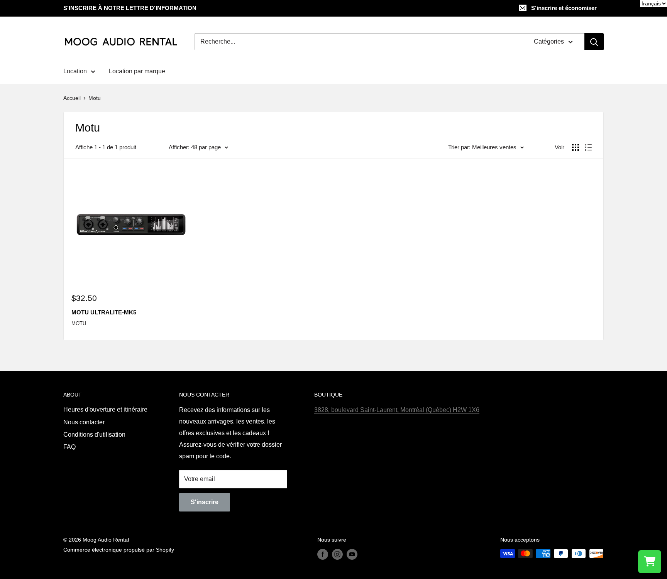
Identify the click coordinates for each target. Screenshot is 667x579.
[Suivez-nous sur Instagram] (337, 554)
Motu (94, 98)
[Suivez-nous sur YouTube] (352, 554)
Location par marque (137, 71)
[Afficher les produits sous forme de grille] (575, 147)
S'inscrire (204, 502)
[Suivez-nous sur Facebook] (322, 554)
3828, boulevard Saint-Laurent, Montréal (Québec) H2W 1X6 (396, 410)
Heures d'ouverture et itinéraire (105, 409)
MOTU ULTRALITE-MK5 (103, 312)
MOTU (78, 323)
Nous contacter (84, 422)
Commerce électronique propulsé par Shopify (118, 550)
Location (75, 71)
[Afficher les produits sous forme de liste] (588, 147)
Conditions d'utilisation (94, 434)
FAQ (69, 447)
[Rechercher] (594, 41)
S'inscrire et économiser (564, 8)
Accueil (72, 98)
